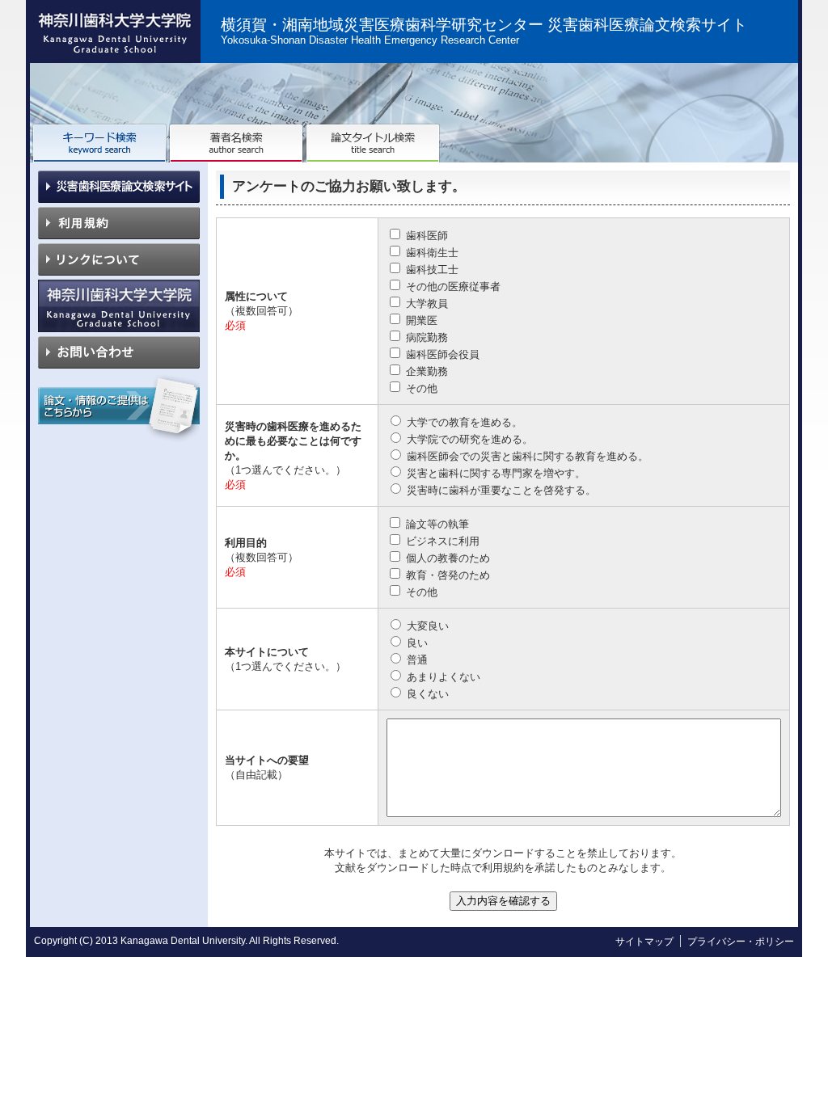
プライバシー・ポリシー (740, 941)
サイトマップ (644, 941)
